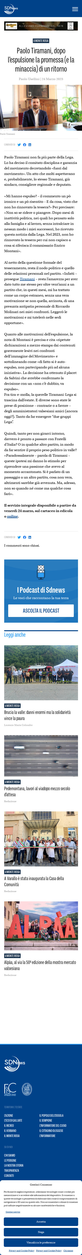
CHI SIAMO (9, 1155)
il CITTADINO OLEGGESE (51, 1131)
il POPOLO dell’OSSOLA (51, 1115)
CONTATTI (9, 1176)
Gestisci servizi (13, 1212)
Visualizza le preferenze (41, 1242)
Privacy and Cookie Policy (21, 1250)
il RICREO (9, 1126)
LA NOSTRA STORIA (13, 1165)
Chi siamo (68, 1250)
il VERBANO (10, 1131)
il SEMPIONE (45, 1120)
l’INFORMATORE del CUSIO (52, 1126)
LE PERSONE (10, 1160)
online (12, 516)
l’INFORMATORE (47, 1136)
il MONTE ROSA (41, 41)
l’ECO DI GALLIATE (13, 1120)
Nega (41, 1232)
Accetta (41, 1221)
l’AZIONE (8, 1115)
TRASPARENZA (11, 1170)
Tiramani (27, 279)
